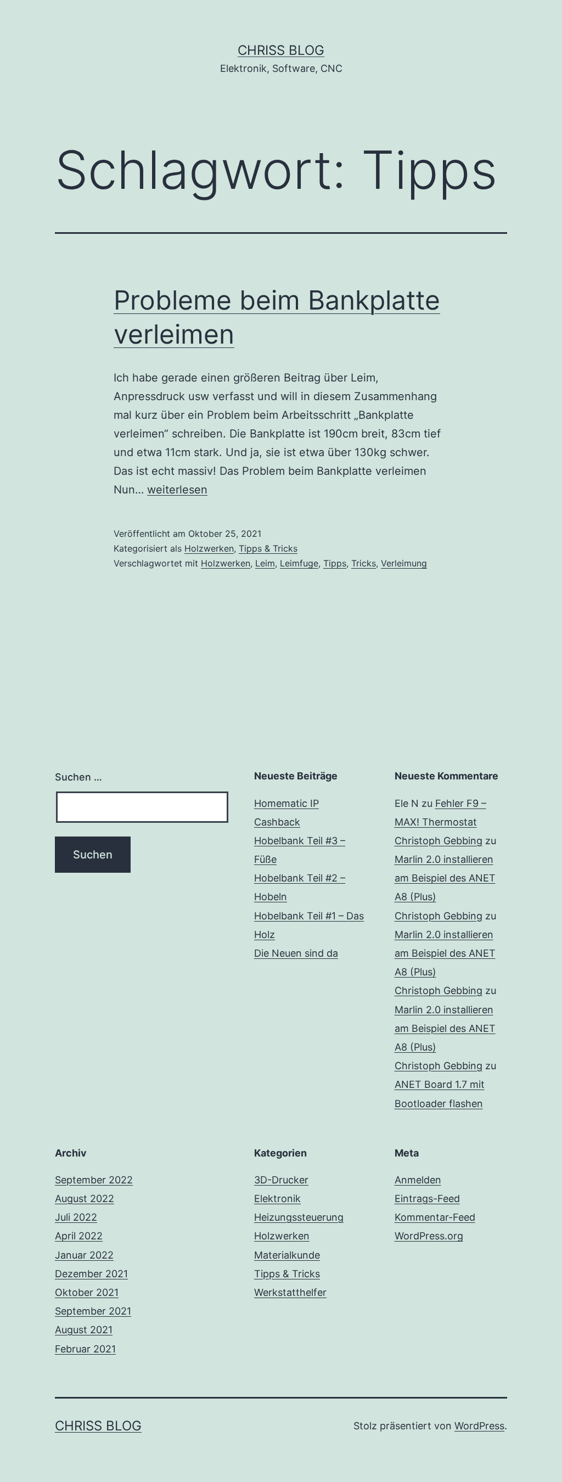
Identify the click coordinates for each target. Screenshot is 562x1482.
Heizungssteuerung (299, 1217)
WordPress (479, 1426)
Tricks (363, 563)
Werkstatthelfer (290, 1292)
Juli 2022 (76, 1217)
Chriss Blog (281, 50)
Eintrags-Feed (427, 1198)
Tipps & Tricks (268, 548)
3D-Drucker (281, 1180)
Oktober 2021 (87, 1292)
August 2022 (84, 1198)
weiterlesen (177, 489)
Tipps (334, 563)
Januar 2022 (84, 1255)
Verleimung (404, 563)
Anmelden (418, 1180)
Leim (265, 563)
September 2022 (94, 1180)
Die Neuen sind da (296, 953)
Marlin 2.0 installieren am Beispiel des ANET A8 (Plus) (445, 878)
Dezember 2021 (91, 1273)
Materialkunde (287, 1255)
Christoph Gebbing (438, 840)
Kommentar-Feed (435, 1217)
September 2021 (93, 1311)
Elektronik (277, 1198)
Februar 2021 (85, 1349)
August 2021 (84, 1329)
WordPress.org (429, 1236)
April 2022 (79, 1236)
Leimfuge (299, 563)
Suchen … (78, 777)
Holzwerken (209, 548)
